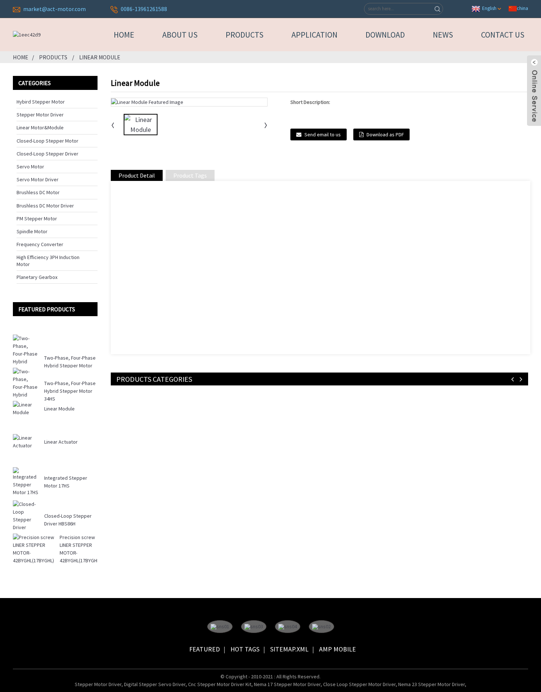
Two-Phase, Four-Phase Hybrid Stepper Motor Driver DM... (70, 365)
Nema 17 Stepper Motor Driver (287, 684)
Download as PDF (385, 134)
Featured (204, 649)
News (443, 34)
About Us (180, 34)
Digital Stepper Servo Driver (154, 684)
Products (245, 34)
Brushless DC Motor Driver (45, 205)
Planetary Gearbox (37, 277)
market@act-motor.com (54, 9)
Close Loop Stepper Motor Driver (359, 684)
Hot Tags (244, 649)
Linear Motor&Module (40, 127)
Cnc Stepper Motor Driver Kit (219, 684)
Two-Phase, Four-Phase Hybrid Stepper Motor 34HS (70, 391)
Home (124, 34)
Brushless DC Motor (38, 192)
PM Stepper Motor (37, 218)
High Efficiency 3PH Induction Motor (48, 260)
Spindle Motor (32, 231)
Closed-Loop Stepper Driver (47, 153)
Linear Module (99, 57)
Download (385, 34)
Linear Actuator (61, 441)
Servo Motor (30, 166)
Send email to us (322, 134)
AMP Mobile (337, 649)
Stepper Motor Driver (40, 114)
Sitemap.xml (289, 649)
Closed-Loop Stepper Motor (47, 140)
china (522, 8)
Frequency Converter (40, 244)
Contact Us (502, 34)
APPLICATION (314, 34)
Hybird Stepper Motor (41, 101)
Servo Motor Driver (38, 179)
